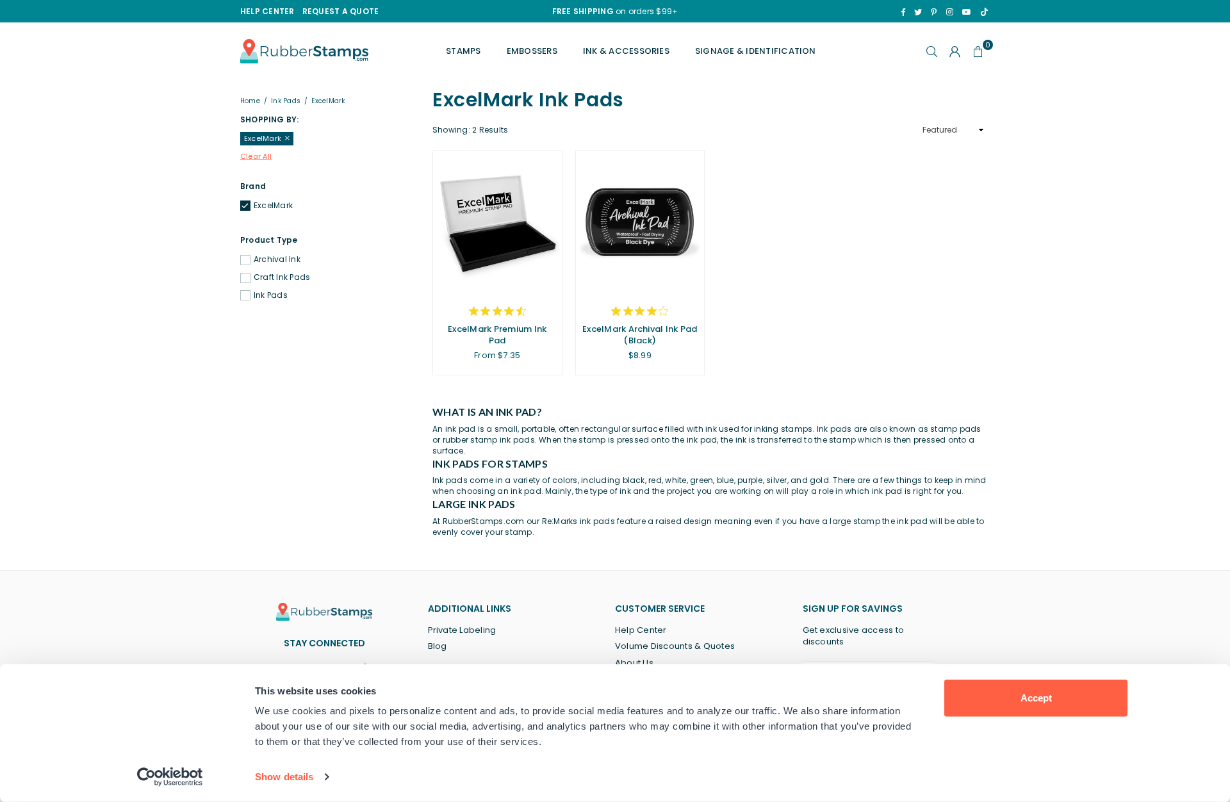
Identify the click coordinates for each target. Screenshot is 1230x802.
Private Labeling (462, 630)
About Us (634, 663)
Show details (284, 776)
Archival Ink (277, 259)
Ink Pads (285, 101)
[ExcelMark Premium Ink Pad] (497, 222)
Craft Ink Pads (282, 277)
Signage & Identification (755, 51)
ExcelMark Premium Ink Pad (497, 335)
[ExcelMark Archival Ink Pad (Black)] (640, 222)
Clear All (256, 156)
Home (250, 101)
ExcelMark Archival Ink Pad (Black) (639, 335)
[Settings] (955, 51)
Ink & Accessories (626, 51)
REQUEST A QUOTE (340, 11)
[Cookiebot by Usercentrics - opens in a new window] (170, 777)
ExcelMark (273, 206)
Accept (1036, 697)
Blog (437, 646)
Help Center (641, 630)
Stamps (463, 51)
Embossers (532, 51)
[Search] (932, 51)
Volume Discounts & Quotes (675, 646)
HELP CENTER (267, 11)
